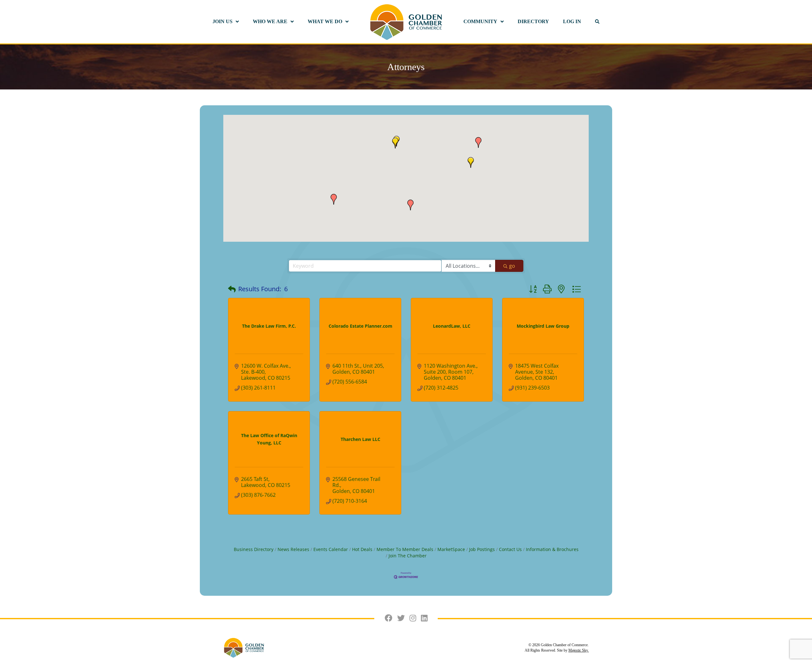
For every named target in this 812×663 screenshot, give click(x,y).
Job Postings (482, 549)
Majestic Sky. (578, 650)
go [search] (512, 265)
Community (480, 21)
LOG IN (572, 21)
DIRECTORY (533, 21)
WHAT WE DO (325, 21)
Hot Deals (362, 549)
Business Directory (253, 549)
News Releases (293, 549)
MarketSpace (451, 549)
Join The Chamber (408, 556)
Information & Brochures (552, 549)
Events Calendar (330, 549)
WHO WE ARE (270, 21)
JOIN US (222, 21)
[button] (334, 199)
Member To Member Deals (405, 549)
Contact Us (510, 549)
